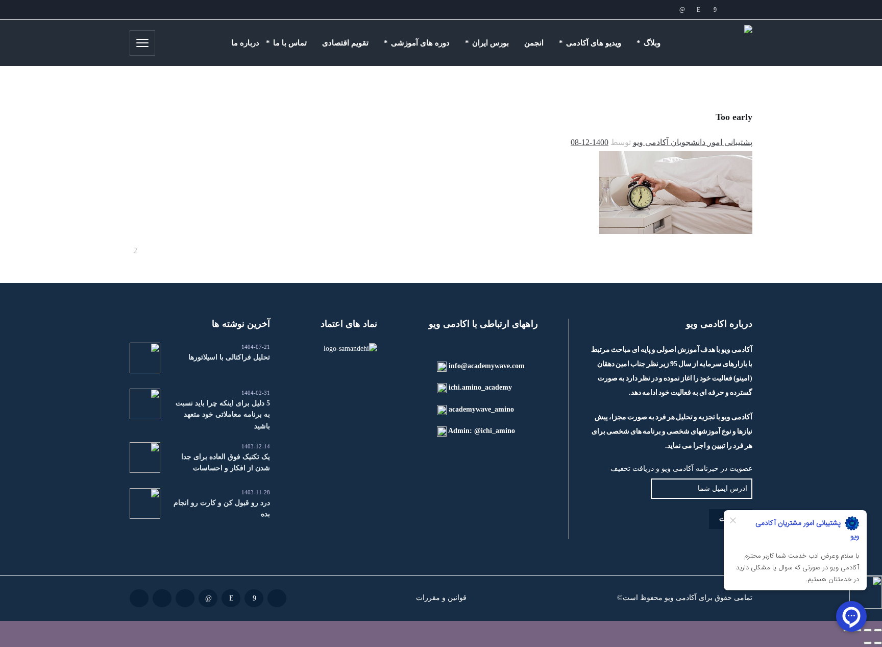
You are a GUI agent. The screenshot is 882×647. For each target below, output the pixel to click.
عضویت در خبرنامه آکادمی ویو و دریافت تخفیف (681, 468)
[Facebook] (714, 10)
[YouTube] (633, 10)
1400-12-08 (589, 142)
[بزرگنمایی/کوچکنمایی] (878, 630)
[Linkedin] (682, 10)
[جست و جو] (170, 43)
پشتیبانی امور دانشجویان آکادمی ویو (692, 142)
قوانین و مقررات (441, 598)
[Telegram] (665, 10)
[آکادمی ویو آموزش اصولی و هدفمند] (716, 43)
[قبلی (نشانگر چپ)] (878, 642)
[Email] (731, 10)
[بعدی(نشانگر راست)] (868, 642)
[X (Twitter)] (649, 10)
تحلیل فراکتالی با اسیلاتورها (229, 357)
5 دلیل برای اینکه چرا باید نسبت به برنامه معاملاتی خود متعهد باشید (223, 414)
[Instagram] (698, 10)
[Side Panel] (142, 43)
